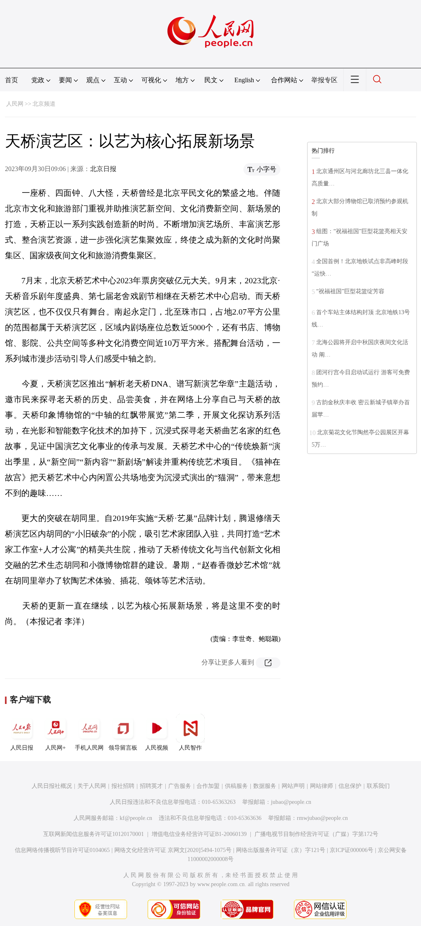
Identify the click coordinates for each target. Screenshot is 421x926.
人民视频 (156, 748)
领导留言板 (123, 748)
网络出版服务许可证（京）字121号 (280, 850)
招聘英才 (151, 786)
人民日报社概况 (52, 786)
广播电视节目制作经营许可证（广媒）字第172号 (316, 834)
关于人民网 (91, 786)
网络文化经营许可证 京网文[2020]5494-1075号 (172, 850)
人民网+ (55, 748)
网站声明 (293, 786)
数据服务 (264, 786)
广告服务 (179, 786)
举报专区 (324, 79)
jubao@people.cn (291, 802)
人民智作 (190, 748)
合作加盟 (208, 786)
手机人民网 (89, 748)
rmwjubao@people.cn (322, 818)
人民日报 (21, 748)
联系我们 (378, 786)
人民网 (14, 104)
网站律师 (321, 786)
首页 (11, 79)
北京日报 (103, 168)
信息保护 (349, 786)
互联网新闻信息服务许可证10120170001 (93, 834)
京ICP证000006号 (351, 850)
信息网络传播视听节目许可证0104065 (62, 850)
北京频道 (44, 104)
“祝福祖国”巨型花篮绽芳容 (350, 291)
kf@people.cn (136, 818)
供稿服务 (236, 786)
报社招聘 (122, 786)
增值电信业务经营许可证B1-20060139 (199, 834)
